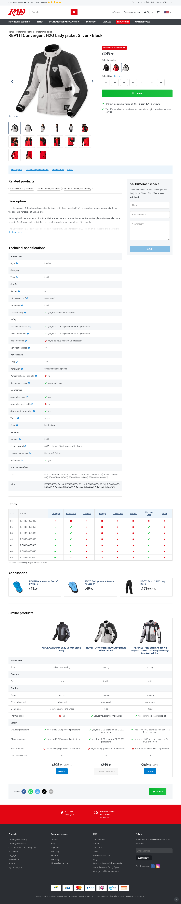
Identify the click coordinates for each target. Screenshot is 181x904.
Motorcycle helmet (17, 843)
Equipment (13, 851)
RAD (95, 834)
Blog (95, 859)
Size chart (118, 76)
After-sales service (59, 863)
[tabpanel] (52, 81)
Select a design (109, 60)
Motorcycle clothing (25, 32)
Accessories (58, 169)
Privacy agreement (126, 896)
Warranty (55, 859)
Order (138, 93)
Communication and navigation (22, 847)
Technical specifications (37, 169)
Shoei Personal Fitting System (107, 867)
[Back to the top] (176, 899)
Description (16, 169)
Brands (11, 863)
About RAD (98, 847)
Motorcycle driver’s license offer (108, 863)
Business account (101, 855)
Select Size (112, 76)
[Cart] (158, 12)
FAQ (53, 843)
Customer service (132, 12)
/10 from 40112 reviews (27, 2)
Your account (99, 839)
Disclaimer (140, 896)
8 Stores (116, 12)
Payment (55, 847)
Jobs (95, 851)
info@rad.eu (113, 896)
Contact (54, 839)
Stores (96, 843)
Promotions (13, 859)
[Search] (74, 12)
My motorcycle (15, 867)
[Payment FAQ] (90, 890)
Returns (54, 855)
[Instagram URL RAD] (158, 867)
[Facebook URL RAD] (153, 867)
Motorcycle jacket (44, 32)
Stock (70, 169)
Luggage (12, 855)
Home (11, 32)
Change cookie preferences (106, 871)
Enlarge (15, 116)
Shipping (55, 851)
